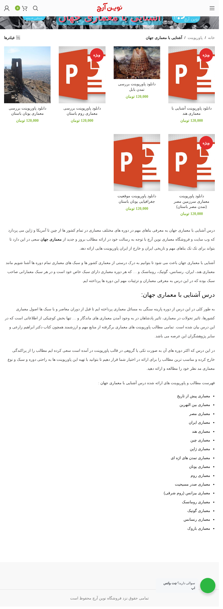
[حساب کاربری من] (6, 8)
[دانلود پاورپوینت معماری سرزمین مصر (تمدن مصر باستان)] (191, 162)
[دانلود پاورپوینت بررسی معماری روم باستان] (82, 74)
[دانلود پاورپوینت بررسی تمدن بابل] (137, 62)
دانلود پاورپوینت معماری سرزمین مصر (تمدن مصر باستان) (191, 201)
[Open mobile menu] (212, 8)
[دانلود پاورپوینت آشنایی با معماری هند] (191, 74)
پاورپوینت (195, 37)
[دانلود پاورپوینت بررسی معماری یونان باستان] (27, 74)
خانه (211, 37)
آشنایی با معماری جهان (118, 383)
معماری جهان (52, 239)
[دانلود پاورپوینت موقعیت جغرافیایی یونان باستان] (137, 162)
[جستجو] (35, 8)
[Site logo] (109, 7)
